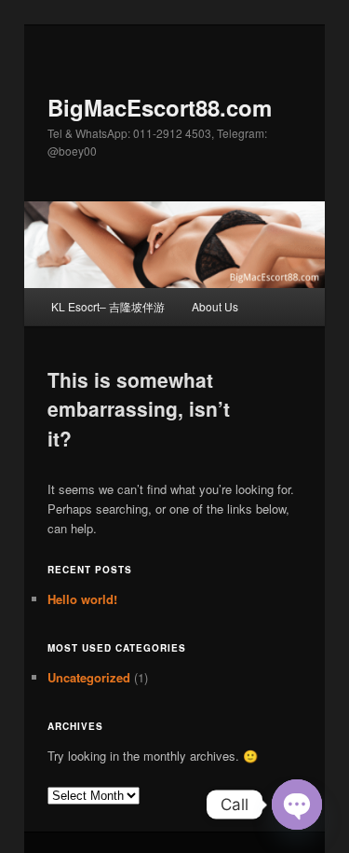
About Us (215, 306)
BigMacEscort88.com (159, 107)
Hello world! (82, 599)
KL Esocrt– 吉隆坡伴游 (108, 306)
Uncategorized (88, 677)
